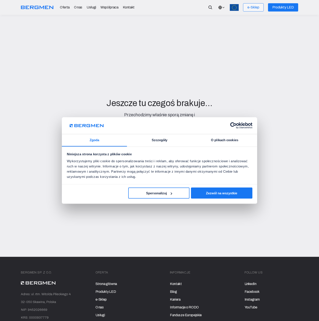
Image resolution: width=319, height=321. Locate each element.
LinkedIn (251, 284)
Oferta (65, 7)
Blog (173, 291)
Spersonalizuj (156, 193)
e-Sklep (101, 299)
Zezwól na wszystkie (221, 193)
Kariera (175, 299)
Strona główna (106, 284)
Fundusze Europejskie (186, 315)
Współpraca (109, 7)
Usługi (91, 7)
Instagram (252, 299)
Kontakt (129, 7)
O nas (78, 7)
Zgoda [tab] (94, 140)
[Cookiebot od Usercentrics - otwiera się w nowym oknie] (233, 125)
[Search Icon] (210, 7)
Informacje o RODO (184, 307)
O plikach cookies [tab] (224, 140)
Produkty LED (105, 291)
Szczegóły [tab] (160, 140)
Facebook (252, 291)
